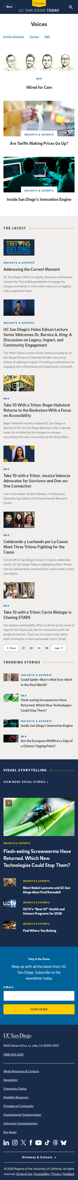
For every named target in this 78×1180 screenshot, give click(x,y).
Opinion (34, 36)
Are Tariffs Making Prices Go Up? (39, 143)
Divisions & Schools (37, 1157)
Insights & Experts (13, 36)
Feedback (69, 1174)
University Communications (20, 1123)
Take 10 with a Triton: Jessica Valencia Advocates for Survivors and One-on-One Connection (36, 481)
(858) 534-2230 (13, 1054)
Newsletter (10, 1080)
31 (23, 648)
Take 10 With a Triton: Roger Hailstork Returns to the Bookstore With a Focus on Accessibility (37, 410)
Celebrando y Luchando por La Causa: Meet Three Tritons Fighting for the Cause (35, 547)
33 (39, 648)
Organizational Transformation (22, 1114)
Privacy (56, 1174)
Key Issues (9, 1132)
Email (8, 987)
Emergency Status (14, 1088)
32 (31, 648)
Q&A (47, 36)
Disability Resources (15, 1097)
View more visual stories (24, 781)
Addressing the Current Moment (31, 269)
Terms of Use (24, 1174)
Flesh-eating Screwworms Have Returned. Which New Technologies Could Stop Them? (37, 858)
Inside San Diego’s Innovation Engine (39, 199)
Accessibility (42, 1174)
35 (46, 648)
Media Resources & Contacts (21, 1071)
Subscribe (39, 1009)
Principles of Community (18, 1106)
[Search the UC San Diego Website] (71, 7)
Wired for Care (39, 87)
